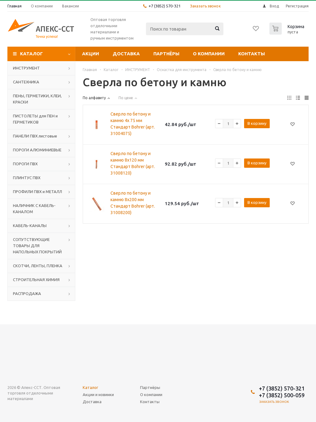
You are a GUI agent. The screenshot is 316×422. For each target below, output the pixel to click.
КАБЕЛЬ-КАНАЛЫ (30, 225)
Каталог (31, 53)
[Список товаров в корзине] (287, 33)
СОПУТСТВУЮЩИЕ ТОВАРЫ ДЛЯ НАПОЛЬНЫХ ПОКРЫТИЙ (37, 245)
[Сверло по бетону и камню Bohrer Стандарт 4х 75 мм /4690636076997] (96, 125)
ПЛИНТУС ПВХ (26, 177)
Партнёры (166, 53)
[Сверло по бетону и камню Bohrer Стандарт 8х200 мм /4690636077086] (96, 204)
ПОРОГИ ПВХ (25, 164)
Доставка (126, 53)
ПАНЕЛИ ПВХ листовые (35, 136)
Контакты (251, 53)
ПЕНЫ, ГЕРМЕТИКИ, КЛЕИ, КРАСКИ (37, 99)
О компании (209, 53)
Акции (90, 53)
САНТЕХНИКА (26, 82)
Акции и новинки (98, 394)
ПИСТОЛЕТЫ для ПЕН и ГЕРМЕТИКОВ (35, 119)
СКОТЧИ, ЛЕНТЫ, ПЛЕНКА (37, 266)
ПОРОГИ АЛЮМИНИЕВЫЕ (37, 150)
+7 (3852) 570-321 (164, 6)
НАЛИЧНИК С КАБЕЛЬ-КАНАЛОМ (34, 208)
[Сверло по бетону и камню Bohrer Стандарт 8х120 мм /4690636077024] (96, 164)
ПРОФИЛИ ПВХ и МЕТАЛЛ (37, 191)
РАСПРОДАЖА (27, 293)
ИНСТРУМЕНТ (26, 68)
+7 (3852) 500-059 (282, 395)
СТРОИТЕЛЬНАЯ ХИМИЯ (36, 279)
